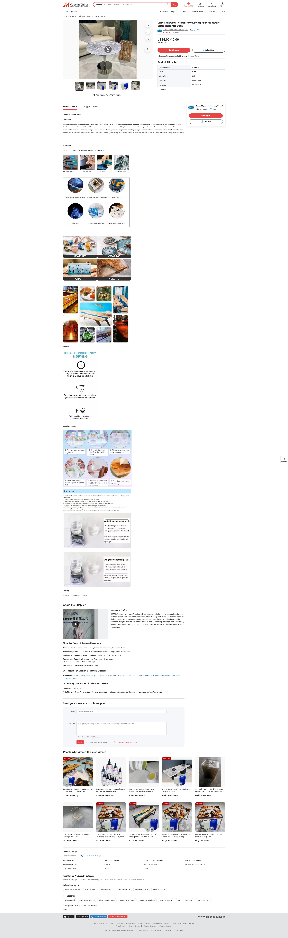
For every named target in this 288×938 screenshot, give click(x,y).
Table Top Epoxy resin (70, 864)
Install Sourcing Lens (119, 916)
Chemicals (73, 16)
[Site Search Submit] (174, 4)
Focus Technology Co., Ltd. (128, 930)
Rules (223, 11)
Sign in (222, 6)
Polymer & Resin (99, 16)
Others (146, 868)
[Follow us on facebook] (207, 916)
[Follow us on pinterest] (220, 916)
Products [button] (99, 4)
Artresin (113, 675)
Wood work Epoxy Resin (192, 860)
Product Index (182, 923)
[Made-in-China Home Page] (75, 4)
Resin (78, 675)
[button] (168, 4)
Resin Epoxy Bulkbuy (89, 905)
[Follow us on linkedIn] (224, 916)
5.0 (198, 109)
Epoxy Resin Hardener (147, 900)
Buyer (173, 11)
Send (80, 742)
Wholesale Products (144, 923)
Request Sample (194, 56)
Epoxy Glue (95, 675)
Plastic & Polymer (85, 16)
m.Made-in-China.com (149, 926)
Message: (72, 723)
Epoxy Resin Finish (71, 905)
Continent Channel (170, 923)
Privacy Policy (178, 930)
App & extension (197, 11)
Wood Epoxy (104, 675)
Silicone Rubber (159, 675)
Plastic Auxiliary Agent (72, 889)
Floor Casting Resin (151, 864)
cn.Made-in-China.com (165, 926)
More (65, 910)
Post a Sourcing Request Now (125, 742)
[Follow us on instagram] (214, 916)
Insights (191, 923)
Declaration (167, 930)
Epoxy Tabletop (122, 675)
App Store (68, 916)
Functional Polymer (123, 889)
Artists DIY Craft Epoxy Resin (154, 860)
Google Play (82, 916)
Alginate (106, 868)
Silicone (132, 675)
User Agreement (156, 930)
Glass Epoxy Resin (166, 900)
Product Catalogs (94, 856)
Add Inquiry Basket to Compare (108, 95)
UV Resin (107, 864)
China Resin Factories (86, 900)
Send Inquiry (174, 50)
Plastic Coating (106, 889)
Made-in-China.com (134, 926)
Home (65, 16)
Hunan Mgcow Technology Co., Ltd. (175, 30)
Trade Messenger (98, 916)
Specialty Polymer (159, 889)
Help (184, 11)
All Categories (71, 11)
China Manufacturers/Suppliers (126, 923)
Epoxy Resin (85, 675)
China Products (109, 923)
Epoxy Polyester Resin (184, 900)
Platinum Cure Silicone (111, 860)
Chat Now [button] (210, 50)
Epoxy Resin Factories (127, 900)
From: (73, 711)
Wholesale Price (157, 923)
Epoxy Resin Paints (203, 900)
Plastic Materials (91, 889)
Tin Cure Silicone (68, 860)
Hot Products (98, 923)
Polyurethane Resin (69, 868)
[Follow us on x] (211, 916)
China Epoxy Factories (107, 900)
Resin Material (70, 900)
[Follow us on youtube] (217, 916)
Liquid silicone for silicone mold (195, 864)
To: (74, 717)
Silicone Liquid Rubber (144, 675)
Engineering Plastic (141, 889)
